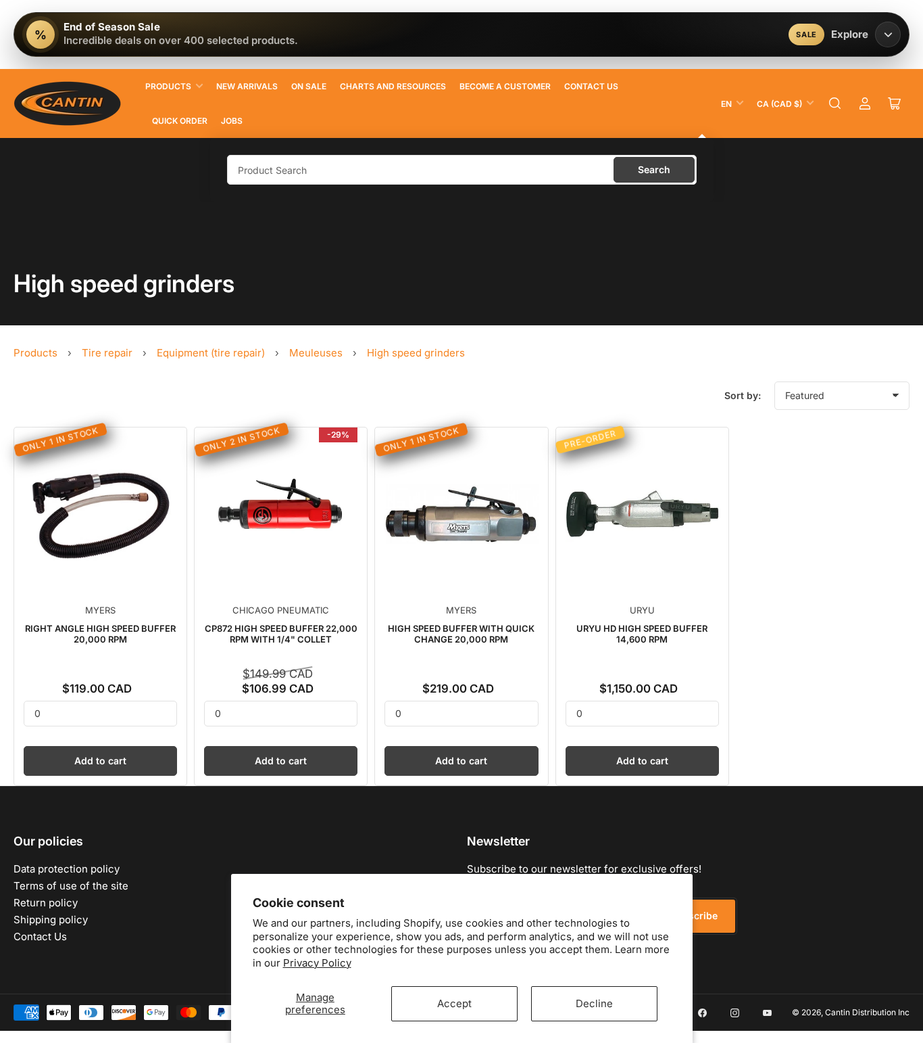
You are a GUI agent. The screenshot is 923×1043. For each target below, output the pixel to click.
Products (168, 86)
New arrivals (247, 86)
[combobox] (462, 170)
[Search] (835, 103)
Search (654, 169)
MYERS (100, 610)
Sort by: (742, 395)
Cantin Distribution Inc (867, 1012)
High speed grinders (416, 352)
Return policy (46, 902)
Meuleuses (316, 352)
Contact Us (591, 86)
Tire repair (107, 352)
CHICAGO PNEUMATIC (280, 610)
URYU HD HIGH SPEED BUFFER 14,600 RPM (641, 634)
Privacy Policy (317, 962)
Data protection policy (67, 868)
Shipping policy (51, 919)
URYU (642, 610)
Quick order (179, 121)
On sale (308, 86)
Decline (594, 1003)
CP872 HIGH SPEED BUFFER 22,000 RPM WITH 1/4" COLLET (281, 634)
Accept (454, 1003)
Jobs (232, 121)
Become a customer (505, 86)
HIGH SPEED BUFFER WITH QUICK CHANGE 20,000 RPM (461, 634)
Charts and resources (393, 86)
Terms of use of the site (71, 885)
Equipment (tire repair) (211, 352)
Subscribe (694, 915)
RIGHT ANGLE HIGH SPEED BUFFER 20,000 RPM (100, 634)
